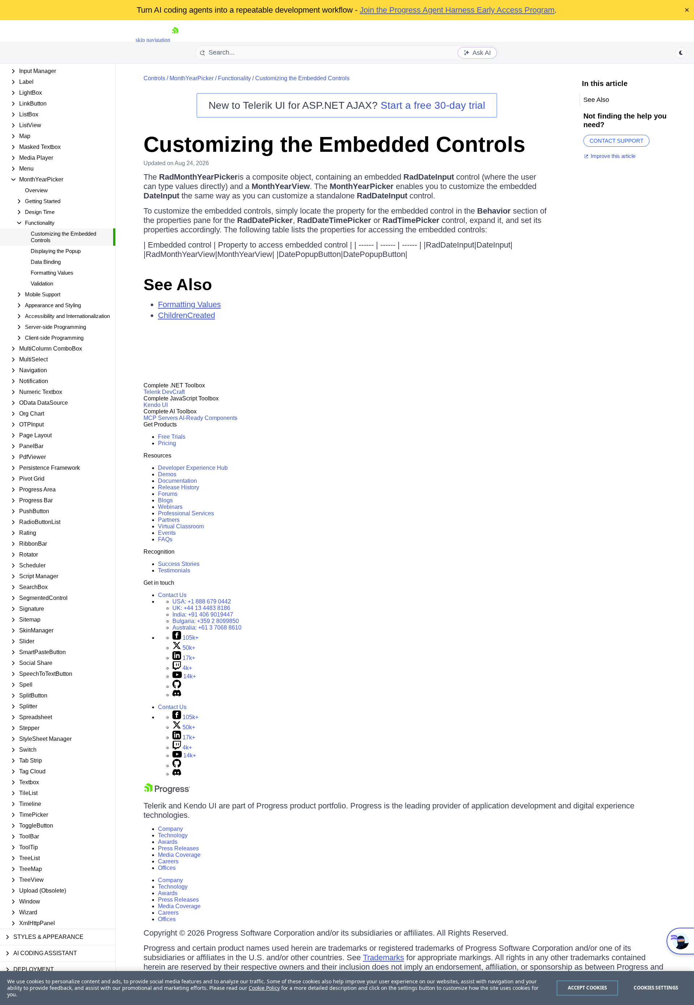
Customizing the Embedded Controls (63, 237)
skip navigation (153, 40)
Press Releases (178, 848)
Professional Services (186, 513)
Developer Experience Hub (193, 468)
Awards (167, 842)
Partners (169, 520)
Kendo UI (155, 405)
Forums (167, 494)
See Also (177, 284)
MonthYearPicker (192, 78)
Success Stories (179, 564)
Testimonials (174, 570)
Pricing (167, 443)
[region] (347, 988)
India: (202, 614)
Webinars (170, 507)
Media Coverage (179, 855)
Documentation (177, 481)
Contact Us (172, 595)
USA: (201, 601)
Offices (167, 868)
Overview (36, 190)
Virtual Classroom (181, 526)
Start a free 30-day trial (433, 105)
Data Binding (46, 262)
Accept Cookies (587, 987)
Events (167, 533)
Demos (167, 474)
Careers (168, 861)
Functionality (234, 78)
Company (170, 829)
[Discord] (176, 695)
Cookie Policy (264, 987)
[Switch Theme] (681, 53)
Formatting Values (52, 273)
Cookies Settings (656, 987)
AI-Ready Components (208, 418)
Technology (173, 835)
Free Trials (171, 437)
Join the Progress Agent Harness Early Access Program (457, 9)
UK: (201, 608)
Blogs (165, 500)
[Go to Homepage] (175, 40)
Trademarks (383, 957)
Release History (178, 487)
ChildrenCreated (186, 315)
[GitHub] (176, 686)
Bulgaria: (205, 621)
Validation (42, 283)
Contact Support (616, 141)
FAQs (165, 539)
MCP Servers (160, 418)
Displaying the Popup (56, 251)
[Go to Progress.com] (166, 792)
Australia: (206, 627)
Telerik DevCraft (164, 392)
